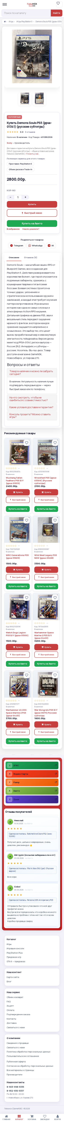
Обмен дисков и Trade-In (20, 169)
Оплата (10, 1010)
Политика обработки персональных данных (28, 1051)
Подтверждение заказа (18, 1014)
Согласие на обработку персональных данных (30, 1065)
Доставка (11, 1023)
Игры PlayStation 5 (24, 21)
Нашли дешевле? (30, 229)
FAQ (9, 1001)
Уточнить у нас (32, 153)
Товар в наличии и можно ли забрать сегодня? (31, 372)
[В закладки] (26, 443)
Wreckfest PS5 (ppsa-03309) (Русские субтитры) (45, 480)
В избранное (13, 229)
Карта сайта (13, 977)
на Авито (28, 823)
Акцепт (10, 1005)
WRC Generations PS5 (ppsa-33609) (17, 556)
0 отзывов (30, 132)
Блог (9, 981)
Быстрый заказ (33, 212)
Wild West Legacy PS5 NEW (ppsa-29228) (45, 556)
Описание (14, 257)
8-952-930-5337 (15, 1090)
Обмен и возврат (15, 997)
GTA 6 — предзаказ (16, 961)
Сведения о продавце (18, 1043)
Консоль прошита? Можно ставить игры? (30, 416)
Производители (14, 1074)
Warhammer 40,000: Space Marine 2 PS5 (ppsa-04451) (16, 713)
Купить (32, 204)
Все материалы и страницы (20, 1070)
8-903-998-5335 (15, 1086)
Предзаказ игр (14, 957)
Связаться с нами (16, 1027)
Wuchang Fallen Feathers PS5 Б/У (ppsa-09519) (14, 480)
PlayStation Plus (15, 952)
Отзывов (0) (30, 257)
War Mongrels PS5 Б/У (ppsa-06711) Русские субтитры (45, 713)
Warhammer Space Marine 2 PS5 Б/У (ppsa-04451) (44, 635)
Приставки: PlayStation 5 (20, 163)
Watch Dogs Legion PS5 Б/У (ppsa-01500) (17, 634)
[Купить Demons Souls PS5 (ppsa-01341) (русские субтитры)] (32, 56)
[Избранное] (59, 4)
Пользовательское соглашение (23, 1056)
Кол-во (11, 190)
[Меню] (5, 4)
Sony (9, 142)
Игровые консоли (15, 948)
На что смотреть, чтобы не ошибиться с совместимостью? (28, 399)
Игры (11, 21)
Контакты (11, 1018)
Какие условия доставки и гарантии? (31, 407)
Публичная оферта (16, 1061)
